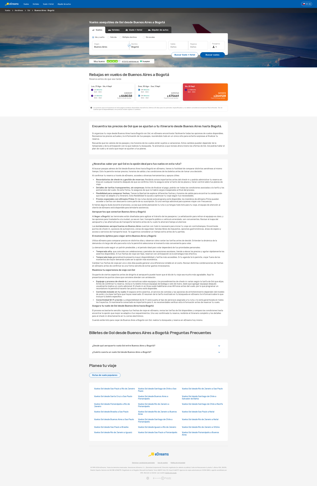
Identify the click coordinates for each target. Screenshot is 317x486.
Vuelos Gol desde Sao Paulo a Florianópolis (157, 432)
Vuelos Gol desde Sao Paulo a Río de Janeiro (114, 388)
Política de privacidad (178, 463)
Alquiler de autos (64, 4)
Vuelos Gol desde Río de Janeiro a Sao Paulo (202, 388)
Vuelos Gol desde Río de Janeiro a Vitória (201, 427)
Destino (134, 44)
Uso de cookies (163, 463)
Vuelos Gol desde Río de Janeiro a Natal (200, 419)
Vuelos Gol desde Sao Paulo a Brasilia (111, 427)
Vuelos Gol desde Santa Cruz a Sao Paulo (113, 396)
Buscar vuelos (212, 55)
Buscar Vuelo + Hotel (184, 55)
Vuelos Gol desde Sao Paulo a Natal (198, 412)
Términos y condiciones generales (143, 463)
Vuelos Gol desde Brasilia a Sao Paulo (111, 412)
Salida (173, 44)
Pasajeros (216, 44)
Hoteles (36, 4)
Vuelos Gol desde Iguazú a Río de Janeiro (157, 427)
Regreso (193, 44)
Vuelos (26, 4)
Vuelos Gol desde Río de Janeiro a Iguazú (113, 432)
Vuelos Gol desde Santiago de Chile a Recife (202, 404)
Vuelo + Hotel (48, 4)
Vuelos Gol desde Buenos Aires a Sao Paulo (114, 419)
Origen (96, 44)
